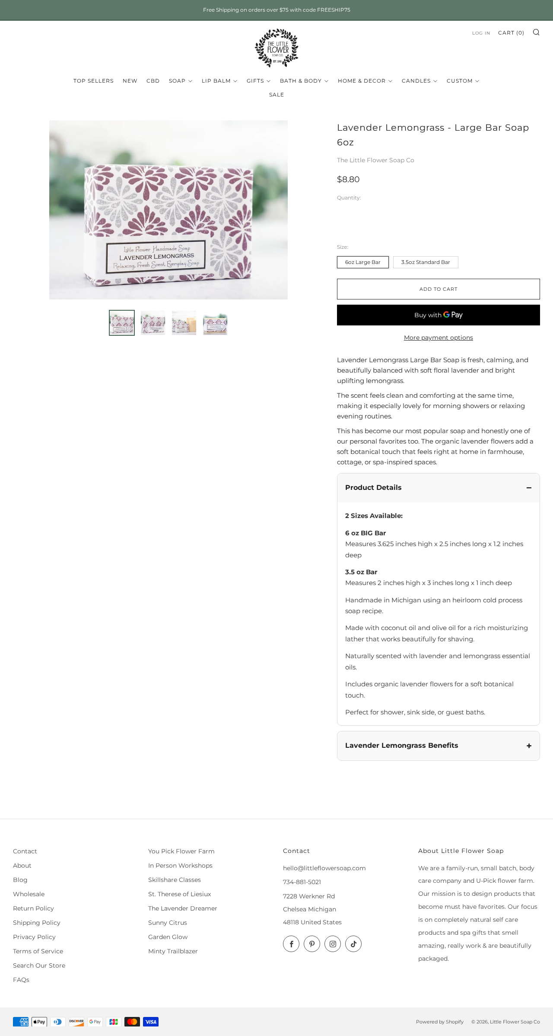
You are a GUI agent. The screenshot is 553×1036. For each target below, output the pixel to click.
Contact (25, 851)
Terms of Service (38, 951)
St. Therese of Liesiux (179, 894)
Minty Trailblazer (173, 951)
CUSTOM (460, 80)
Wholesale (28, 894)
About (22, 865)
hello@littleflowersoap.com (324, 868)
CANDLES (416, 80)
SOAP (177, 80)
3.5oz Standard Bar (425, 262)
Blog (20, 879)
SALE (276, 94)
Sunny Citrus (167, 922)
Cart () (511, 32)
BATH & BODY (301, 80)
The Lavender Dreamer (182, 908)
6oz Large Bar (363, 262)
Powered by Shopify (440, 1022)
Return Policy (33, 908)
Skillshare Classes (174, 879)
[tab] (122, 323)
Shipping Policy (36, 922)
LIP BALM (216, 80)
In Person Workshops (180, 865)
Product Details (373, 487)
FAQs (21, 979)
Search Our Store (39, 965)
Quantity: (349, 198)
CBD (153, 80)
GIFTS (255, 80)
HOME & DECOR (362, 80)
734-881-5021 (302, 881)
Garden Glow (168, 936)
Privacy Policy (34, 936)
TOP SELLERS (93, 80)
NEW (130, 80)
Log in (481, 33)
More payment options (438, 337)
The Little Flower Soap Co (375, 160)
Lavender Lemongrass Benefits (401, 745)
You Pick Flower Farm (181, 851)
